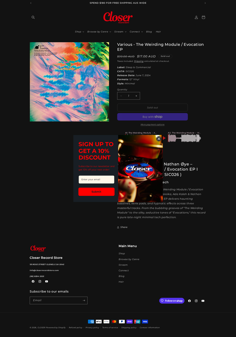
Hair (121, 281)
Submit (96, 191)
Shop (122, 253)
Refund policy (75, 327)
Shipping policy (129, 327)
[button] (33, 17)
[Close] (159, 139)
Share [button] (123, 227)
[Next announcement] (205, 3)
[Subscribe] (83, 300)
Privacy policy (92, 327)
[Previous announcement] (30, 3)
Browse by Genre (129, 259)
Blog (121, 276)
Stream (123, 264)
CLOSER (41, 327)
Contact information (150, 327)
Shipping (139, 61)
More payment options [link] (153, 124)
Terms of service (110, 327)
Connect (124, 270)
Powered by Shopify (56, 327)
